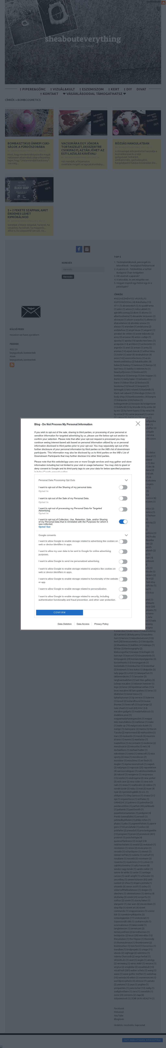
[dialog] (83, 524)
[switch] (123, 487)
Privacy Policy (101, 624)
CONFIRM (60, 612)
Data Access (83, 624)
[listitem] (83, 480)
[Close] (139, 424)
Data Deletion (65, 624)
